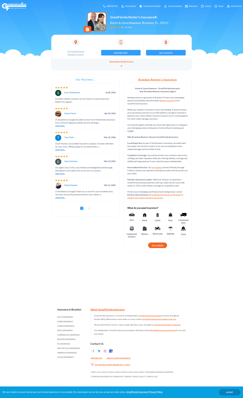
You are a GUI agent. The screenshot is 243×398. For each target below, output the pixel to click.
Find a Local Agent (136, 372)
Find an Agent (130, 6)
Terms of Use (152, 376)
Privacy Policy (139, 376)
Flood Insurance (65, 357)
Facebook (93, 351)
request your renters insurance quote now (145, 198)
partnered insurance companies (167, 325)
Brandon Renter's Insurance (157, 79)
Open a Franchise (175, 6)
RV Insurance (63, 344)
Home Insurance (65, 321)
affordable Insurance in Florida (163, 330)
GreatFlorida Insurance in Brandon (166, 194)
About (221, 6)
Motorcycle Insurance (68, 348)
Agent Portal (236, 6)
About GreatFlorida (118, 372)
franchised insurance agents (150, 316)
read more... (60, 125)
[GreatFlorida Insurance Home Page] (14, 6)
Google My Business (111, 351)
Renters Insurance (167, 100)
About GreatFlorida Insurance (107, 309)
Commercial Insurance (68, 335)
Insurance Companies (152, 6)
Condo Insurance (65, 326)
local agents (157, 167)
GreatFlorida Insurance (118, 358)
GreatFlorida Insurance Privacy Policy (144, 392)
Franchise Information (102, 376)
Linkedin (99, 351)
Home (93, 372)
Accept (229, 392)
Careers (208, 6)
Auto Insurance (65, 317)
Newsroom (193, 6)
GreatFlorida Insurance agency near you (159, 319)
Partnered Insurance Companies (159, 372)
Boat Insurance (65, 330)
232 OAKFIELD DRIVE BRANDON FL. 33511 (110, 364)
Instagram (105, 351)
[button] (121, 64)
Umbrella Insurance (67, 352)
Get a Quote (157, 245)
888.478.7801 (112, 6)
